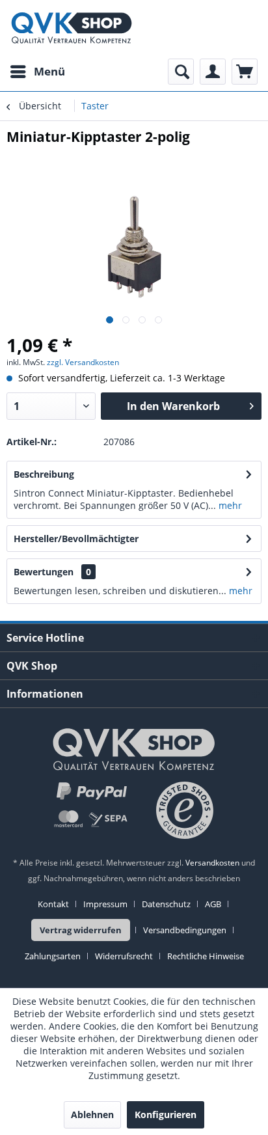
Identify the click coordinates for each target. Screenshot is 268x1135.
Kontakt (53, 904)
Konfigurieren (165, 1114)
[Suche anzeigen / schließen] (181, 72)
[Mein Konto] (213, 72)
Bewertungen (44, 572)
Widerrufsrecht (124, 956)
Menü (49, 71)
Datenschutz (166, 904)
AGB (213, 904)
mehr (229, 505)
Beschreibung (44, 474)
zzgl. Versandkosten (83, 362)
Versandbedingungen (184, 930)
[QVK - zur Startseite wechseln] (71, 29)
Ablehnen (92, 1114)
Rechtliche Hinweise (205, 956)
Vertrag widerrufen (81, 930)
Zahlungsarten (53, 956)
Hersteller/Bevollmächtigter (76, 538)
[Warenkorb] (245, 72)
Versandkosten (212, 862)
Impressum (105, 904)
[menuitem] (37, 72)
